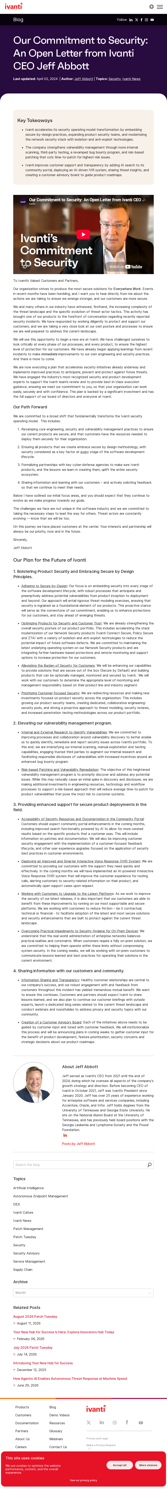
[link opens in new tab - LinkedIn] (102, 1423)
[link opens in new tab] (131, 19)
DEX (16, 1204)
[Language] (151, 6)
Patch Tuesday (24, 1237)
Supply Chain (22, 1270)
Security (115, 79)
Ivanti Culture (23, 1212)
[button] (160, 6)
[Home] (13, 6)
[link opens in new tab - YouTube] (141, 1423)
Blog (18, 19)
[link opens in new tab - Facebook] (127, 1423)
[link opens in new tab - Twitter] (89, 1423)
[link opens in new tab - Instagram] (115, 1423)
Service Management (29, 1261)
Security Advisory (26, 1253)
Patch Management (28, 1229)
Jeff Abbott (83, 79)
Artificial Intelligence (28, 1188)
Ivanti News (131, 79)
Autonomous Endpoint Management (40, 1196)
